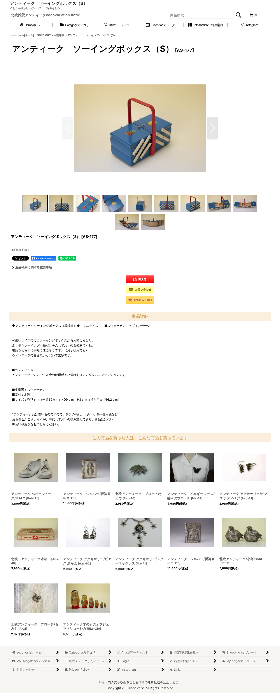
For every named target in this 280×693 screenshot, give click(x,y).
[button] (212, 128)
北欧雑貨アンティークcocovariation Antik (45, 15)
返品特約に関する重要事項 (33, 267)
